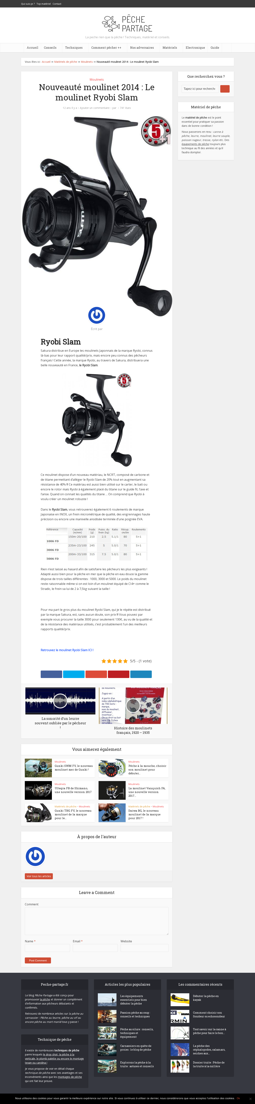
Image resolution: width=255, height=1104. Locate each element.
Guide (215, 47)
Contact (57, 3)
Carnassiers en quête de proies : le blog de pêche (135, 1047)
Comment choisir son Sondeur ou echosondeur (209, 1014)
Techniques (74, 47)
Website (126, 941)
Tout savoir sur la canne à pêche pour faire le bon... (209, 1031)
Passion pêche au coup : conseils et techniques (135, 1014)
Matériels (170, 47)
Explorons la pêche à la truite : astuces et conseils (137, 1064)
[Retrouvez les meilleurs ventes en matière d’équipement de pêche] (222, 3)
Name (30, 941)
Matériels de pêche (65, 61)
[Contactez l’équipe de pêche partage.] (230, 3)
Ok (238, 1098)
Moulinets (87, 61)
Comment (31, 904)
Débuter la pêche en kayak (206, 998)
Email (78, 941)
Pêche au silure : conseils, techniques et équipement (136, 1032)
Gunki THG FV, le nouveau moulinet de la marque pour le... (73, 814)
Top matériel (44, 3)
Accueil (32, 47)
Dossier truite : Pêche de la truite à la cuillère (209, 1064)
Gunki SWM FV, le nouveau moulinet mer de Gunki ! (74, 767)
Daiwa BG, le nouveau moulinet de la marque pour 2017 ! (144, 814)
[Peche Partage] (127, 22)
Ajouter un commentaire (95, 108)
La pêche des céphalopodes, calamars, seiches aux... (209, 1049)
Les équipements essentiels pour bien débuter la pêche (133, 999)
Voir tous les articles (39, 876)
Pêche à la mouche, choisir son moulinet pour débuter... (147, 769)
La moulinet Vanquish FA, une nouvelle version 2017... (146, 792)
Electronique (195, 47)
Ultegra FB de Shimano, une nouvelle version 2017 (73, 790)
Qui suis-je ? (28, 3)
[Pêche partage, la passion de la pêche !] (215, 3)
